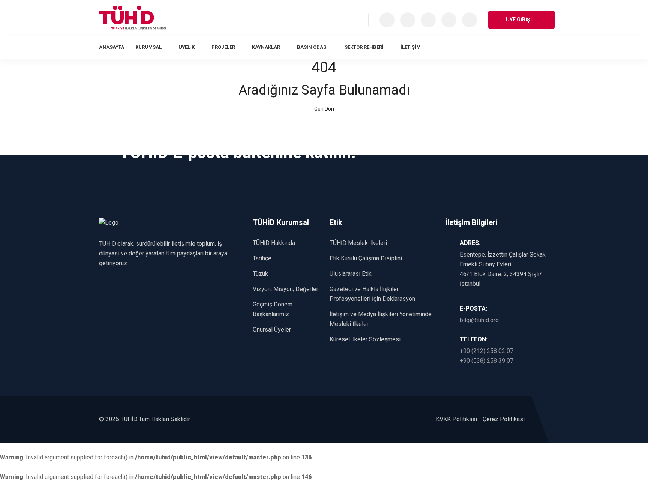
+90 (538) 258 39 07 (486, 360)
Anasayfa (111, 47)
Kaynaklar (266, 47)
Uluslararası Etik (351, 273)
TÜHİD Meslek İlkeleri (358, 242)
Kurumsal (148, 47)
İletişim (410, 47)
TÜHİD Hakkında (274, 242)
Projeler (223, 47)
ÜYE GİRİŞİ (519, 20)
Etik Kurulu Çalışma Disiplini (366, 258)
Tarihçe (262, 258)
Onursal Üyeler (272, 329)
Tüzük (260, 273)
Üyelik (186, 47)
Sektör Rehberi (364, 47)
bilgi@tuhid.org (479, 320)
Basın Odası (312, 47)
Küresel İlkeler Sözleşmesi (365, 339)
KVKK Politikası (456, 419)
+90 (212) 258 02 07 (486, 350)
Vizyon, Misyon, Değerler (285, 289)
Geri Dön (324, 109)
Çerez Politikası (504, 419)
